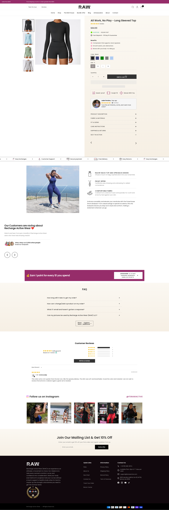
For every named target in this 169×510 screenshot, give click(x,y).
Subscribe (101, 447)
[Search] (133, 7)
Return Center (87, 487)
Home (53, 13)
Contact (115, 13)
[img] (36, 372)
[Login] (137, 7)
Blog (89, 13)
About (108, 13)
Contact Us (86, 479)
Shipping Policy (104, 471)
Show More (84, 323)
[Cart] (142, 7)
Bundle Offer (81, 13)
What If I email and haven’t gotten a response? (65, 309)
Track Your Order (88, 483)
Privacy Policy (104, 467)
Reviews (44, 7)
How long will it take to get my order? (62, 298)
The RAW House (69, 13)
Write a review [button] (84, 361)
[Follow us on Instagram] (122, 483)
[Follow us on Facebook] (118, 483)
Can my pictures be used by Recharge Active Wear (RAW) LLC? (72, 315)
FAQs (85, 467)
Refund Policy (104, 475)
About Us (86, 471)
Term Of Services (105, 479)
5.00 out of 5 (56, 351)
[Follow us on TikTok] (129, 483)
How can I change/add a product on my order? (65, 304)
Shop (59, 13)
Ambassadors (98, 13)
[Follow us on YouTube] (125, 483)
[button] (95, 24)
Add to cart (121, 77)
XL (108, 66)
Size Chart (86, 475)
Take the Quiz (32, 7)
